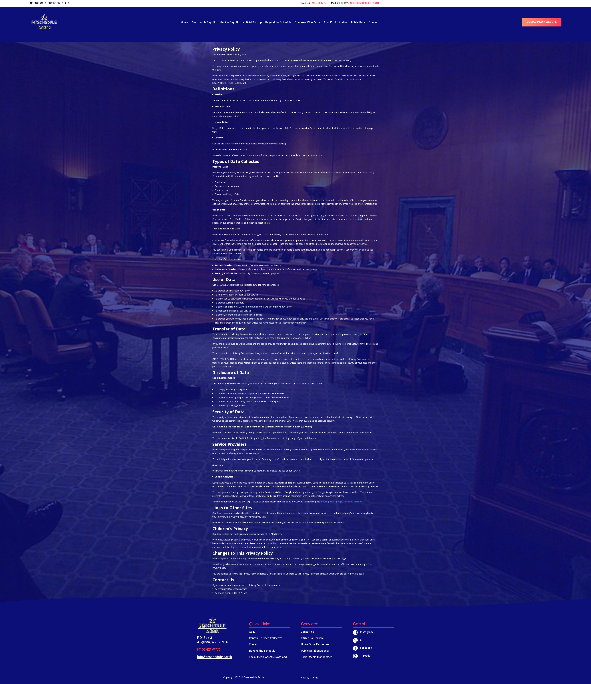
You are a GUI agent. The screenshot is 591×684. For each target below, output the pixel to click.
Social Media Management (317, 657)
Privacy (305, 677)
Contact (374, 22)
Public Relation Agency (315, 651)
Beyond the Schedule (278, 22)
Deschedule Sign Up (204, 22)
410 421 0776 (319, 3)
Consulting (307, 632)
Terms (314, 677)
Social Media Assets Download (268, 657)
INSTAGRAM (36, 3)
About (253, 632)
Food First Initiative (335, 22)
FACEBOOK (54, 3)
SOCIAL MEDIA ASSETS (542, 22)
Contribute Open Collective (265, 638)
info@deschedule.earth (364, 3)
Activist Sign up (252, 22)
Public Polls (358, 22)
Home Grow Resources (315, 644)
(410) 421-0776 (209, 650)
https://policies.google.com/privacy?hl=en (341, 501)
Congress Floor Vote (307, 22)
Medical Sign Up (229, 22)
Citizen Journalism (312, 638)
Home (184, 22)
